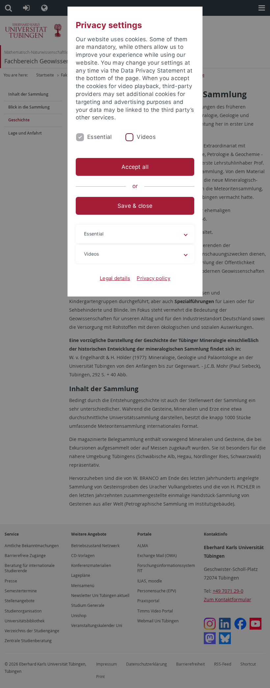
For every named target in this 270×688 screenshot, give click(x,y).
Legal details (115, 278)
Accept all (135, 167)
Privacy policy (153, 278)
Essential (99, 137)
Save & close (135, 206)
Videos (146, 137)
